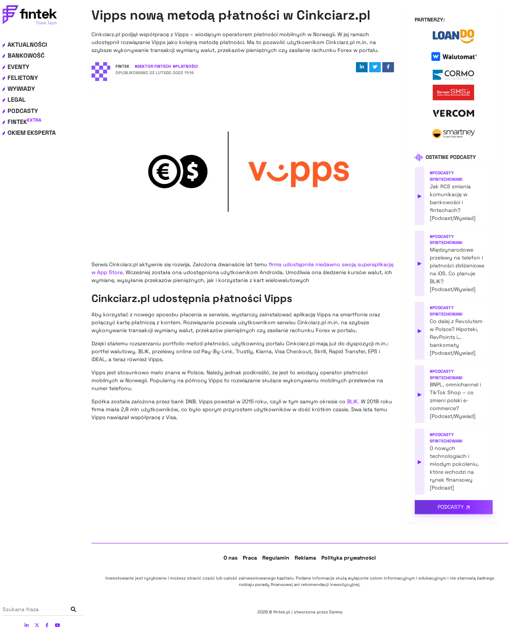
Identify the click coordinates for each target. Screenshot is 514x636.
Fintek (24, 122)
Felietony (23, 78)
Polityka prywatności (348, 557)
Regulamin (275, 557)
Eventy (18, 67)
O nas (230, 557)
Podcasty (23, 111)
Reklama (305, 557)
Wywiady (21, 89)
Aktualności (27, 45)
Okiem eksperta (32, 133)
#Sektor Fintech (153, 66)
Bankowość (26, 55)
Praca (250, 557)
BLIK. (353, 401)
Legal (17, 100)
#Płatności (185, 66)
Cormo (335, 612)
